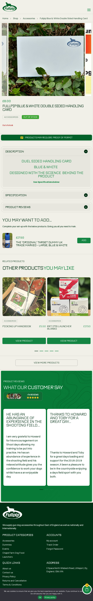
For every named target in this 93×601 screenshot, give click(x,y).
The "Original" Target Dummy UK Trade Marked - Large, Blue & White (42, 244)
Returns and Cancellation (14, 580)
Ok (40, 597)
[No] (90, 594)
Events (5, 548)
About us (6, 568)
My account (52, 540)
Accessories (29, 18)
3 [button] (51, 489)
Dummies (7, 544)
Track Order (52, 544)
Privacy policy (50, 597)
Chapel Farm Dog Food (13, 552)
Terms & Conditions (12, 584)
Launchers (7, 556)
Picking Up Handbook (16, 326)
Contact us (7, 572)
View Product (24, 341)
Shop (15, 18)
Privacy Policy (8, 576)
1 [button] (41, 489)
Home (5, 18)
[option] (46, 59)
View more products (46, 362)
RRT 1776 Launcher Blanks (59, 327)
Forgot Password (54, 548)
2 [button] (46, 489)
